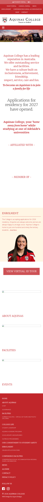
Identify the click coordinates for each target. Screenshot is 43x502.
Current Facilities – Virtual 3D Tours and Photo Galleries (19, 417)
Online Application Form (11, 450)
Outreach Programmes (10, 439)
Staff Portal (11, 6)
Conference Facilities (12, 456)
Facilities (9, 350)
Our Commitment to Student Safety (19, 443)
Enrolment (7, 447)
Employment (6, 9)
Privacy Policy (9, 477)
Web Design (6, 497)
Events (7, 384)
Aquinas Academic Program (12, 431)
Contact (24, 12)
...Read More (13, 230)
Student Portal (20, 2)
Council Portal (24, 6)
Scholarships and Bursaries (12, 435)
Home (4, 398)
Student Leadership (9, 428)
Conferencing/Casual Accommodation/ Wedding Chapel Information (19, 460)
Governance (6, 410)
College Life (8, 424)
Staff (4, 406)
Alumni (5, 469)
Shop (17, 12)
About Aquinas (12, 316)
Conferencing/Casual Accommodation (27, 9)
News (34, 6)
